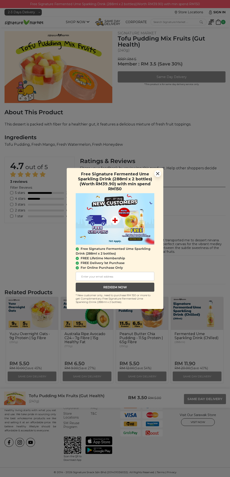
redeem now (115, 287)
